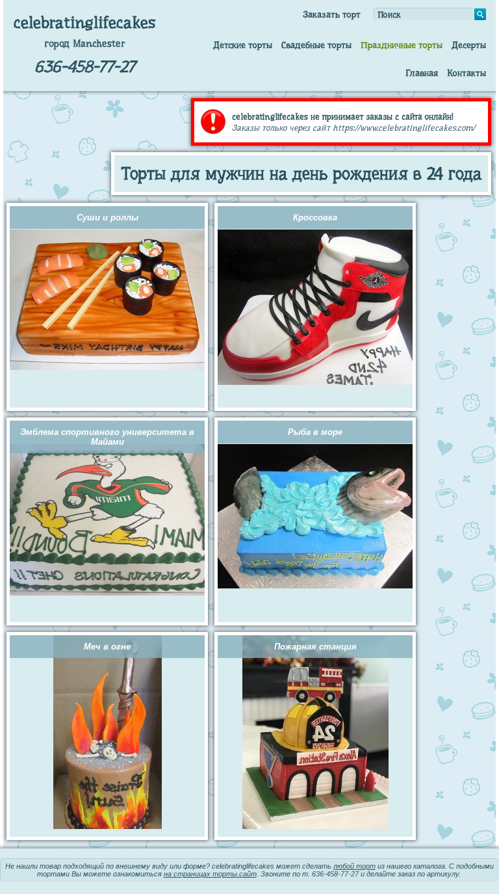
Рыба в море (315, 432)
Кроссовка (315, 217)
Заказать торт (332, 14)
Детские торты (242, 45)
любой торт (354, 866)
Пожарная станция (315, 646)
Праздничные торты (401, 45)
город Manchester (84, 43)
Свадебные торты (316, 45)
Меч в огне (107, 646)
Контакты (466, 73)
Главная (421, 73)
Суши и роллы (107, 217)
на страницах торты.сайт (210, 874)
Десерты (469, 45)
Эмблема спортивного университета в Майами (107, 437)
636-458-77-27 (84, 66)
